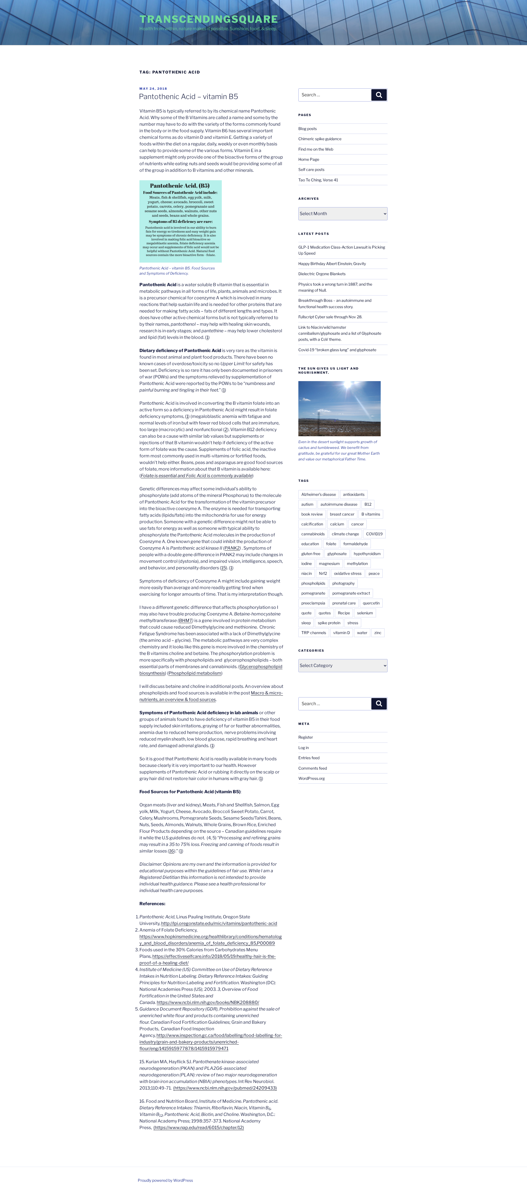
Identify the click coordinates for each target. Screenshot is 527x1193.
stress (352, 622)
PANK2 (232, 548)
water (362, 632)
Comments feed (312, 768)
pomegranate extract (351, 593)
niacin (306, 573)
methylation (357, 563)
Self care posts (311, 169)
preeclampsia (313, 603)
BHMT (185, 620)
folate (331, 543)
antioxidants (354, 494)
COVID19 (374, 533)
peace (374, 573)
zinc (378, 632)
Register (305, 737)
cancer (357, 524)
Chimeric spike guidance (319, 138)
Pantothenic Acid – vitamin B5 (188, 96)
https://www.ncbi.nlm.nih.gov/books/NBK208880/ (208, 1002)
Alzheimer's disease (318, 494)
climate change (345, 533)
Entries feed (308, 757)
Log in (303, 747)
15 (223, 567)
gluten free (310, 553)
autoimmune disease (339, 504)
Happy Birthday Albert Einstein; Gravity (332, 263)
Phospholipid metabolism (195, 673)
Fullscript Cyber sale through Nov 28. (330, 316)
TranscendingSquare (209, 19)
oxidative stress (347, 573)
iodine (306, 563)
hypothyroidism (367, 553)
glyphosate (337, 553)
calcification (312, 524)
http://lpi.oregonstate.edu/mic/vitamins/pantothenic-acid (219, 923)
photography (343, 583)
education (310, 543)
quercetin (371, 603)
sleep (306, 622)
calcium (337, 524)
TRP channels (313, 632)
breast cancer (342, 514)
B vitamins (370, 514)
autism (307, 504)
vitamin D (341, 632)
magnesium (329, 563)
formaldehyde (355, 543)
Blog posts (307, 128)
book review (312, 514)
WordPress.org (311, 778)
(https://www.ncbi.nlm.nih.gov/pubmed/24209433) (225, 1088)
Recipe (344, 612)
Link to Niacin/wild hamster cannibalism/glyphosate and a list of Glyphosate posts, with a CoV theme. (339, 333)
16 (171, 851)
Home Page (308, 159)
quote (306, 612)
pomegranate (313, 593)
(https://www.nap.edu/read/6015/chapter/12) (198, 1127)
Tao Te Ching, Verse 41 (318, 180)
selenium (365, 612)
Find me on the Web (315, 149)
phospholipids (313, 583)
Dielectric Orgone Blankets (322, 273)
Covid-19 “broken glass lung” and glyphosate (337, 349)
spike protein (329, 622)
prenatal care (344, 603)
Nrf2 (323, 573)
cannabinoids (313, 533)
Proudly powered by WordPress (165, 1180)
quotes (325, 612)
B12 (368, 504)
